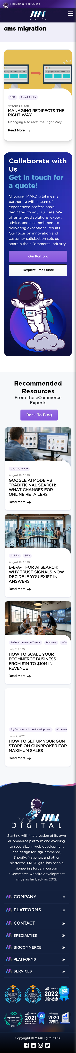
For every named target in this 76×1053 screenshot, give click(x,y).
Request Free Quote (38, 270)
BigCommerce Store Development (31, 729)
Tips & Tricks (28, 97)
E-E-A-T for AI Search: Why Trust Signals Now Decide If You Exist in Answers (36, 574)
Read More (17, 502)
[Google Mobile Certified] (57, 995)
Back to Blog (39, 415)
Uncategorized (19, 469)
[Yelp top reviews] (35, 1019)
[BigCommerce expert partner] (15, 994)
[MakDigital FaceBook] (26, 1045)
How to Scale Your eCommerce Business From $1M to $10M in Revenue (32, 661)
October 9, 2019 (18, 106)
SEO (12, 97)
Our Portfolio (38, 256)
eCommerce (64, 729)
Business (51, 642)
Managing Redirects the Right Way (36, 113)
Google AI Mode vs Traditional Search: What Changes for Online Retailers (32, 487)
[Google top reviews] (15, 1019)
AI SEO (15, 556)
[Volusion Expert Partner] (35, 994)
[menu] (70, 14)
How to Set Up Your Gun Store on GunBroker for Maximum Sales (38, 746)
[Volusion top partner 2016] (60, 1019)
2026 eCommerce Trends (25, 642)
